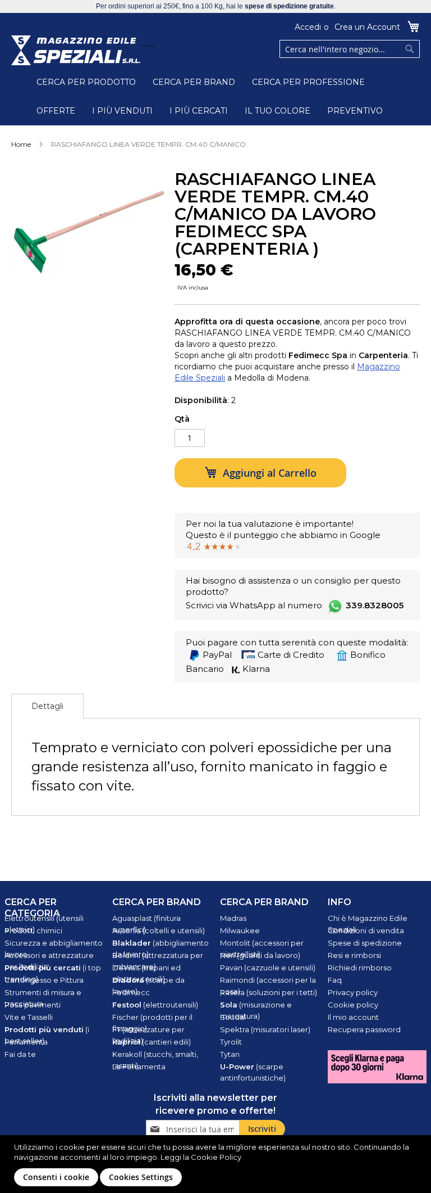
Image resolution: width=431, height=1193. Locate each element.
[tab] (47, 706)
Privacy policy (353, 992)
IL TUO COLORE (277, 111)
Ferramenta (26, 1041)
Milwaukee (240, 930)
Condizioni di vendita (366, 930)
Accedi (308, 27)
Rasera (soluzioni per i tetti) (268, 992)
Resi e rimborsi (354, 955)
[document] (217, 1164)
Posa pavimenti (32, 1004)
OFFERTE (55, 111)
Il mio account (353, 1017)
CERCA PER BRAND (194, 82)
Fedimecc (131, 992)
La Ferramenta (139, 1066)
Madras (233, 918)
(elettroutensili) (155, 1004)
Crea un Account (367, 27)
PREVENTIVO (355, 111)
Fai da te (20, 1054)
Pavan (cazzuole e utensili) (267, 967)
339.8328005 (375, 605)
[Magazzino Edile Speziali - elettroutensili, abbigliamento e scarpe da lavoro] (75, 50)
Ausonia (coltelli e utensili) (158, 930)
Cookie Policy (216, 1157)
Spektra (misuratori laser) (265, 1029)
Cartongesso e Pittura (44, 979)
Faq (335, 979)
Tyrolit (231, 1041)
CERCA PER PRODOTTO (86, 82)
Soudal (233, 1017)
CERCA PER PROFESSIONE (308, 82)
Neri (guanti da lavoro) (260, 955)
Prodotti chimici (33, 930)
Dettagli (47, 706)
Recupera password (364, 1029)
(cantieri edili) (151, 1041)
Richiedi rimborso (360, 967)
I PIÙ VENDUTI (122, 111)
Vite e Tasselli (28, 1017)
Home (21, 144)
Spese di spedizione (365, 942)
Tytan (230, 1054)
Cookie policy (353, 1004)
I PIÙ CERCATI (198, 111)
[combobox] (349, 49)
